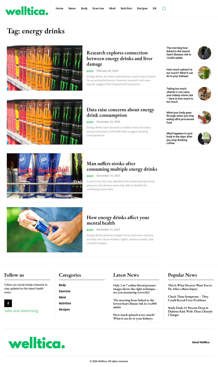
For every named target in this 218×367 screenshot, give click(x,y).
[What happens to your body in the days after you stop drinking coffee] (204, 138)
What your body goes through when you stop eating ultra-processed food (180, 117)
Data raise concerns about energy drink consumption (120, 112)
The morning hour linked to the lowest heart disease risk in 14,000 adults (178, 52)
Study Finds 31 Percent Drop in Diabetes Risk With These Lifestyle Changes (190, 311)
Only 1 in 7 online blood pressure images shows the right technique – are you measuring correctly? (135, 288)
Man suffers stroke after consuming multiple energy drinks (122, 166)
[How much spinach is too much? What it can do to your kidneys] (204, 73)
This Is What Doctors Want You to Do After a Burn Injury (190, 287)
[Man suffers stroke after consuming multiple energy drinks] (44, 175)
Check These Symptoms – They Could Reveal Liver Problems (188, 298)
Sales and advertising (21, 310)
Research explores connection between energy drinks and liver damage (119, 58)
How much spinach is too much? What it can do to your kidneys (179, 73)
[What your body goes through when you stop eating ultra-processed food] (204, 117)
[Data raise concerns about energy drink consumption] (44, 122)
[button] (164, 8)
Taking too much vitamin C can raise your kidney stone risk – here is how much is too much (179, 95)
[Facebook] (8, 303)
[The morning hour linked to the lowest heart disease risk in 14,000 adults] (204, 53)
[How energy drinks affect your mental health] (44, 229)
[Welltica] (26, 10)
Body (90, 71)
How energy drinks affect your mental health (118, 220)
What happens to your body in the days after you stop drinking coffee (179, 138)
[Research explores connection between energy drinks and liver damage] (44, 68)
